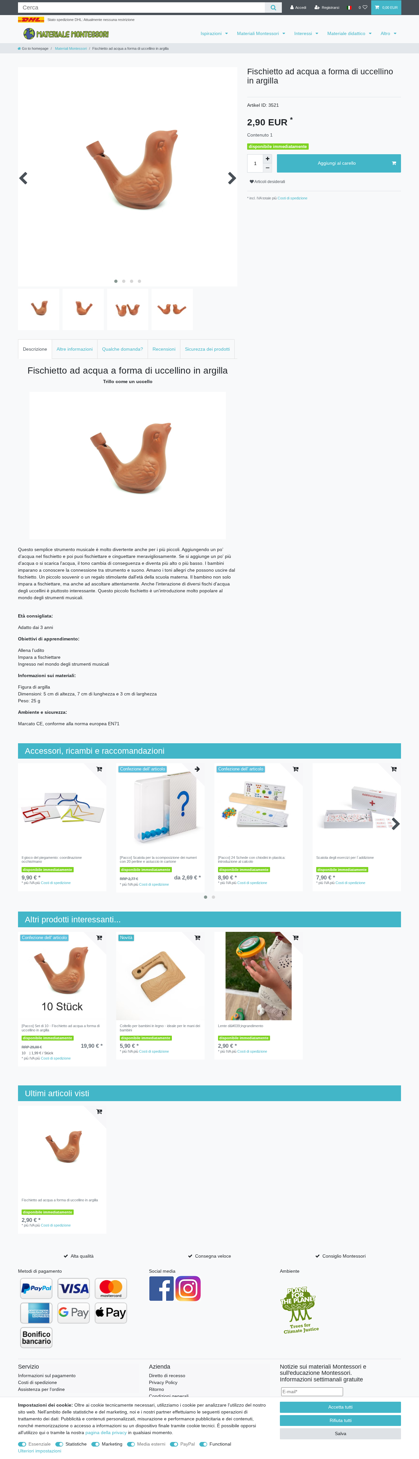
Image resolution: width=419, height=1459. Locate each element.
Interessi (303, 33)
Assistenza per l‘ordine (41, 1389)
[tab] (35, 349)
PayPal (187, 1444)
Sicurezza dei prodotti (207, 349)
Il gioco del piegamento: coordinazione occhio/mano (52, 859)
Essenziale (39, 1444)
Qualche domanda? (122, 349)
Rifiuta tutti (341, 1420)
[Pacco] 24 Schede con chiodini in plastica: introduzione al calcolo (251, 859)
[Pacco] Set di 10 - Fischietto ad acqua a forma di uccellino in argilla (61, 1028)
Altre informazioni (75, 349)
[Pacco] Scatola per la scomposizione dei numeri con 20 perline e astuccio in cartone (158, 859)
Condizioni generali (169, 1396)
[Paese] (349, 7)
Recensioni (164, 349)
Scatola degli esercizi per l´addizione (345, 857)
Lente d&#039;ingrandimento (240, 1026)
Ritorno (156, 1389)
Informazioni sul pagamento (47, 1375)
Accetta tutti (340, 1407)
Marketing (112, 1444)
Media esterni (151, 1444)
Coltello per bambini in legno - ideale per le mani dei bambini (160, 1028)
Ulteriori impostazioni (39, 1450)
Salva (340, 1433)
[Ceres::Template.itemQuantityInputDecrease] (267, 168)
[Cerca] (273, 7)
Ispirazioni (212, 33)
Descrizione (35, 349)
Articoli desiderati (269, 181)
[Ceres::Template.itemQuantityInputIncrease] (267, 158)
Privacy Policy (163, 1382)
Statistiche (76, 1444)
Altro (386, 33)
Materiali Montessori (258, 33)
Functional (220, 1444)
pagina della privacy (106, 1432)
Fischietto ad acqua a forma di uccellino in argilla (60, 1200)
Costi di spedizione (292, 198)
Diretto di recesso (167, 1375)
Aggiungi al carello (337, 163)
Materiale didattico (347, 33)
